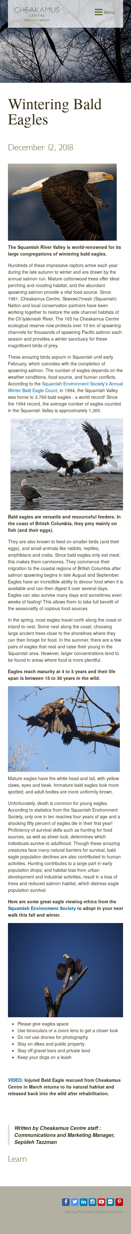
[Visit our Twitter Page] (75, 1202)
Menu (108, 12)
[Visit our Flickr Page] (110, 1202)
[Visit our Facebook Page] (66, 1202)
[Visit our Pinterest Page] (119, 1202)
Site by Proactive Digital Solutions (94, 1211)
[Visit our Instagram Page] (92, 1202)
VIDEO (15, 1080)
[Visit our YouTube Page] (101, 1202)
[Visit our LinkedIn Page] (83, 1202)
